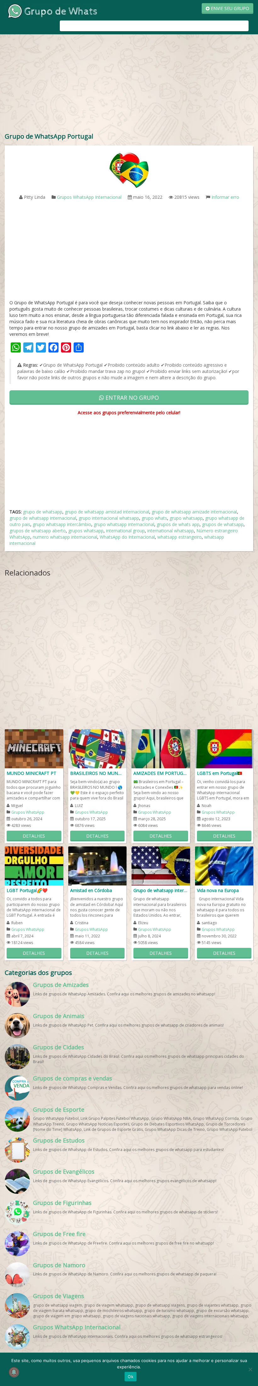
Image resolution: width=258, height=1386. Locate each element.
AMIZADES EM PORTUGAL (160, 773)
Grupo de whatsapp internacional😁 (160, 890)
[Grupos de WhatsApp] (52, 11)
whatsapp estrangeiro (179, 537)
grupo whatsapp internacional (124, 524)
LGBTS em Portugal (217, 773)
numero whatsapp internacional (65, 537)
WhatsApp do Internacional (127, 537)
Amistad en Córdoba (91, 890)
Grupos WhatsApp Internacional (89, 197)
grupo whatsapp (186, 518)
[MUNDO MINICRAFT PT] (34, 748)
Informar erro (225, 197)
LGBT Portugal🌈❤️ (27, 890)
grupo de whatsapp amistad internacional (107, 512)
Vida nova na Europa (218, 890)
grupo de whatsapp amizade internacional (194, 512)
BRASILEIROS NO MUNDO (97, 773)
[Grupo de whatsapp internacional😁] (161, 865)
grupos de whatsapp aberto (37, 531)
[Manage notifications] (14, 1372)
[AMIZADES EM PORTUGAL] (161, 748)
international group (125, 531)
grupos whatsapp (86, 531)
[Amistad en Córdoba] (97, 865)
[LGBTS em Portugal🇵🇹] (224, 748)
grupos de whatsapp (223, 524)
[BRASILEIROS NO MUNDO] (97, 748)
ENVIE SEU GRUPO (229, 8)
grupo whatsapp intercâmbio (62, 524)
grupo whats (154, 518)
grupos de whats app (178, 524)
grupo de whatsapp (42, 512)
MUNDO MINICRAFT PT (31, 773)
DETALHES (34, 836)
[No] (250, 1369)
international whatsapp (170, 531)
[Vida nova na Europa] (224, 865)
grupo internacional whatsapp (109, 518)
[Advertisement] (129, 85)
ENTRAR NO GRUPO (131, 397)
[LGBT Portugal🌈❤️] (34, 865)
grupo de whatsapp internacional (42, 518)
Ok (130, 1376)
